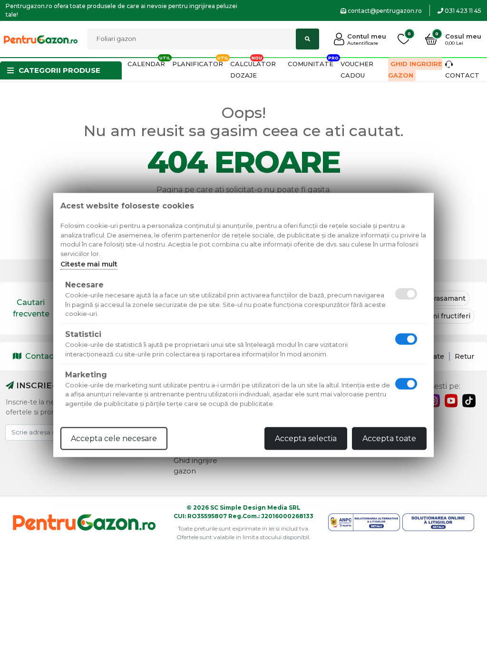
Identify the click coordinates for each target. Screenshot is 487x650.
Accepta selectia (306, 438)
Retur (464, 356)
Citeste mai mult (88, 264)
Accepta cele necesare (114, 438)
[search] (307, 39)
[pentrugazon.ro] (41, 38)
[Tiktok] (469, 400)
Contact (41, 356)
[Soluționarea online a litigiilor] (438, 522)
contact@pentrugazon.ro (384, 10)
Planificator (197, 64)
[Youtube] (451, 400)
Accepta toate (389, 438)
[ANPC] (364, 522)
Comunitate (310, 64)
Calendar (146, 64)
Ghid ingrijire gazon (415, 69)
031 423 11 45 (462, 10)
